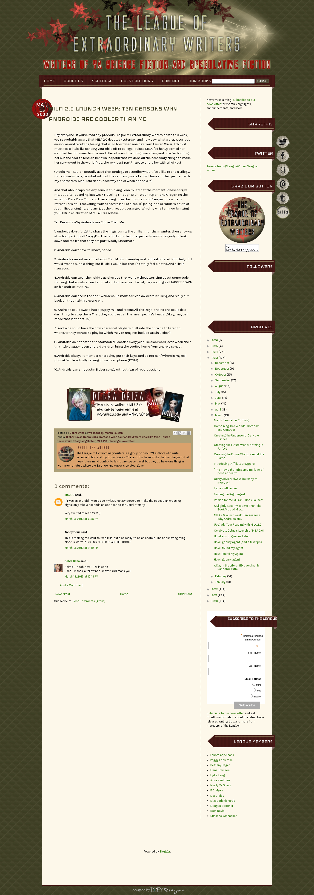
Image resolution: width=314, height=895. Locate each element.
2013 (214, 358)
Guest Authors (137, 80)
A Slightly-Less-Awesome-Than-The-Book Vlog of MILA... (238, 507)
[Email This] (175, 433)
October (220, 374)
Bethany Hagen (220, 765)
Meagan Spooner (221, 805)
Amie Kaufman (220, 780)
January (220, 582)
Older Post (185, 594)
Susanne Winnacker (223, 816)
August (220, 386)
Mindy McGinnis (220, 785)
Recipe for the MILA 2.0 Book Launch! (238, 500)
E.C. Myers (216, 790)
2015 (214, 346)
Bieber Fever (74, 437)
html (258, 684)
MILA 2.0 (102, 441)
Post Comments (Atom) (89, 601)
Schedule (102, 80)
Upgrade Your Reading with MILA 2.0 (237, 524)
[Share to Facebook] (188, 433)
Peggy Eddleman (221, 760)
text (259, 690)
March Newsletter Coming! (231, 420)
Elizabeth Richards (222, 800)
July (217, 392)
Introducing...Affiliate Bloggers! (234, 463)
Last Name (254, 665)
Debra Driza (77, 432)
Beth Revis (217, 811)
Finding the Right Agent (229, 494)
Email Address (253, 639)
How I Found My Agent (228, 553)
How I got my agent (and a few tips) (238, 542)
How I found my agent (228, 548)
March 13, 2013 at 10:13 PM (81, 576)
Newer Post (62, 594)
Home (49, 80)
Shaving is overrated (121, 441)
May (217, 403)
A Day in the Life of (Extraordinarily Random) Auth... (236, 567)
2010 (214, 601)
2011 (214, 595)
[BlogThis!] (179, 433)
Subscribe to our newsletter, (226, 713)
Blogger (165, 851)
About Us (73, 80)
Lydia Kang (217, 775)
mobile (257, 696)
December (222, 363)
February (220, 576)
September (222, 380)
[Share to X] (184, 433)
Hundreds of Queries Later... (232, 536)
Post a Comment (71, 585)
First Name (254, 652)
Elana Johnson (220, 770)
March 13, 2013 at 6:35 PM (81, 519)
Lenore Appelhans (222, 755)
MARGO (69, 495)
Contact (171, 80)
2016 (214, 340)
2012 (214, 589)
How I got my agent (227, 559)
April (218, 409)
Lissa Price (217, 795)
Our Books (199, 80)
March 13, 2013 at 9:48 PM (81, 547)
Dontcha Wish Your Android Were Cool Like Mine (129, 437)
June (218, 397)
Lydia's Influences (225, 488)
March (219, 415)
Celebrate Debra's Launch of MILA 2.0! (239, 530)
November (222, 368)
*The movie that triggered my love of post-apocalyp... (238, 471)
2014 (214, 352)
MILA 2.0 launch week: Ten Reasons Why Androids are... (237, 517)
